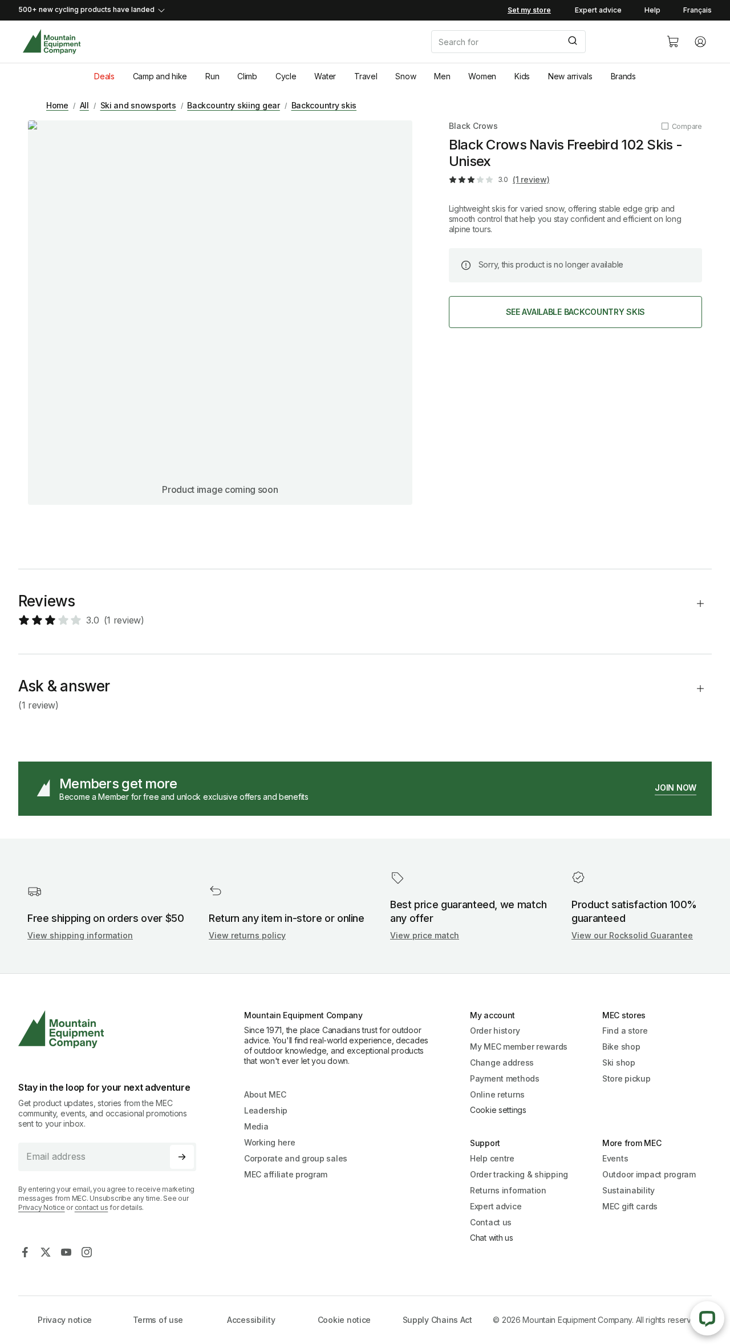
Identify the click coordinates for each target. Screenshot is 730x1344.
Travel (365, 76)
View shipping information (80, 935)
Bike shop (621, 1046)
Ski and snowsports (138, 105)
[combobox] (539, 41)
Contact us (491, 1222)
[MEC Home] (51, 42)
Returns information (508, 1190)
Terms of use (158, 1320)
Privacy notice (65, 1320)
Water (325, 76)
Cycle (286, 76)
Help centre (492, 1158)
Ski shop (618, 1062)
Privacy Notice (41, 1207)
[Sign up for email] (182, 1157)
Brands (623, 76)
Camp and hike (160, 76)
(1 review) (531, 179)
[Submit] (571, 41)
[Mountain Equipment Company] (111, 1029)
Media (256, 1126)
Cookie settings (498, 1110)
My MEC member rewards (518, 1046)
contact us (91, 1207)
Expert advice (598, 10)
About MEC (265, 1094)
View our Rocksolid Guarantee (632, 935)
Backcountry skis (324, 105)
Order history (495, 1030)
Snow (405, 76)
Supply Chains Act (437, 1320)
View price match (424, 935)
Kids (522, 76)
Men (442, 76)
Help (652, 10)
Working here (269, 1142)
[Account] (700, 41)
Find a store (625, 1030)
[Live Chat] (707, 1318)
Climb (247, 76)
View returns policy (247, 935)
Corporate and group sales (295, 1158)
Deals (104, 76)
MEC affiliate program (285, 1174)
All (84, 105)
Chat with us (491, 1237)
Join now (675, 787)
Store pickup (626, 1078)
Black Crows (473, 126)
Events (615, 1158)
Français (697, 10)
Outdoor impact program (649, 1174)
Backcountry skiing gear (233, 105)
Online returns (497, 1094)
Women (482, 76)
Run (212, 76)
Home (57, 105)
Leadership (265, 1110)
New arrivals (570, 76)
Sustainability (628, 1190)
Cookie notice (344, 1320)
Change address (502, 1062)
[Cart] (673, 41)
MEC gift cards (630, 1206)
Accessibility (251, 1320)
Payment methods (505, 1078)
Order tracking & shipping (519, 1174)
